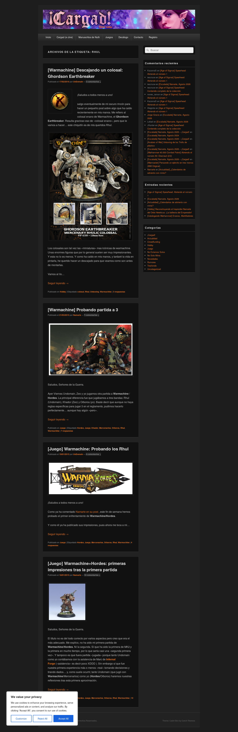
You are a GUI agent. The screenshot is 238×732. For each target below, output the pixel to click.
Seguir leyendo (58, 283)
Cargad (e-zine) (65, 37)
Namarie (77, 315)
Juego (63, 427)
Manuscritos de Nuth (89, 37)
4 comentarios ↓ (93, 454)
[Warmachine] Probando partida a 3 (83, 310)
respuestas (119, 291)
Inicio (48, 37)
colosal (80, 291)
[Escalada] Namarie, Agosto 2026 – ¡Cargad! (168, 131)
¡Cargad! (151, 234)
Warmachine (106, 291)
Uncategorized (154, 269)
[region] (42, 708)
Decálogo (123, 37)
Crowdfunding (153, 241)
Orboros (115, 427)
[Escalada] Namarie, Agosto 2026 (174, 84)
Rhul (87, 291)
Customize (21, 718)
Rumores (151, 262)
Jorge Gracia (153, 114)
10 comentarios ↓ (92, 575)
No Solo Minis (153, 255)
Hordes (80, 427)
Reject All (42, 718)
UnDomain (78, 81)
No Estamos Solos (156, 252)
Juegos (109, 37)
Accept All (63, 718)
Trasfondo (152, 265)
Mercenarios (105, 427)
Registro (153, 37)
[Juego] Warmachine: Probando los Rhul (88, 449)
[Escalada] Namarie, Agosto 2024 (163, 135)
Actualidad (152, 238)
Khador (94, 427)
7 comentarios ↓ (91, 315)
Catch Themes (188, 720)
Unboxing (94, 291)
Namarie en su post (87, 512)
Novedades (152, 258)
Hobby (63, 291)
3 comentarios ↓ (93, 81)
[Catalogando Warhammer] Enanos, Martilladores (170, 215)
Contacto (138, 37)
